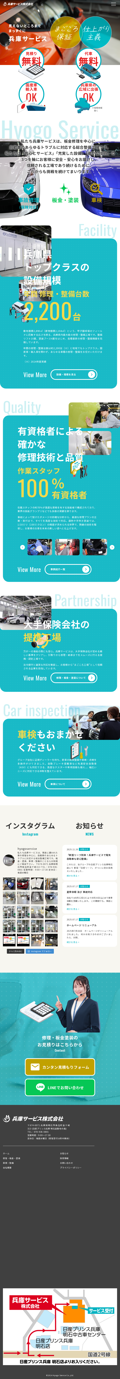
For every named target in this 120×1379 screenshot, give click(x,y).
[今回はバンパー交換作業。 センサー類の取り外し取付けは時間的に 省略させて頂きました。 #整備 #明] (51, 912)
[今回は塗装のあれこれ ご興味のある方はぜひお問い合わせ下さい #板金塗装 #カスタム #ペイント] (23, 940)
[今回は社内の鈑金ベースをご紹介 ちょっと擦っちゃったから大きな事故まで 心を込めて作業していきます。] (9, 940)
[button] (22, 547)
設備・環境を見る (66, 374)
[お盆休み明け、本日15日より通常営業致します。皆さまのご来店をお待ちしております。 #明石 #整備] (23, 898)
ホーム (6, 1153)
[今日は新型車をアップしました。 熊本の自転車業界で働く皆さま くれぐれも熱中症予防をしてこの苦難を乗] (9, 926)
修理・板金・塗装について (71, 677)
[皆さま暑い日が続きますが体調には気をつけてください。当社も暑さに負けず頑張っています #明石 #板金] (51, 884)
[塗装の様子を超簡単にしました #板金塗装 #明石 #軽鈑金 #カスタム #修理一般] (51, 926)
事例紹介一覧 (57, 569)
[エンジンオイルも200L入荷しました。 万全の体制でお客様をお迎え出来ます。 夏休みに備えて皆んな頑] (9, 912)
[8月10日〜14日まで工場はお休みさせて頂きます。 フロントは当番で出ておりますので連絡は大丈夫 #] (37, 898)
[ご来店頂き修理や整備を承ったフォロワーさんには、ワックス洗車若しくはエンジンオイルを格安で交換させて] (23, 912)
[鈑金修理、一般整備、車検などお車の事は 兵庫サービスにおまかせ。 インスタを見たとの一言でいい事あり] (37, 912)
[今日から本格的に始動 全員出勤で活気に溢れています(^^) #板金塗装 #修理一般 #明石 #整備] (9, 898)
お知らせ (64, 1153)
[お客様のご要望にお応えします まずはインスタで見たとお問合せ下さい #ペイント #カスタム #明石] (23, 884)
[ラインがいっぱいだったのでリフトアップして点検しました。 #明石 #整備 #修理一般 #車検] (51, 898)
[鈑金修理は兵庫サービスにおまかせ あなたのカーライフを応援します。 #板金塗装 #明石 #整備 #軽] (37, 926)
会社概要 (7, 1167)
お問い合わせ (66, 1162)
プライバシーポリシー (71, 1167)
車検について (57, 784)
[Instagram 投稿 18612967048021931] (37, 940)
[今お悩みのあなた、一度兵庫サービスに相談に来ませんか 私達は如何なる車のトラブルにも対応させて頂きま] (9, 884)
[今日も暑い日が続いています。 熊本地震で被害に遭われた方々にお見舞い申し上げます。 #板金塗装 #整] (23, 926)
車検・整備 (8, 1162)
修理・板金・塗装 (11, 1158)
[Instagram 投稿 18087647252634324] (51, 940)
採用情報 (64, 1158)
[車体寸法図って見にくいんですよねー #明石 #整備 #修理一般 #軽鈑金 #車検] (37, 884)
